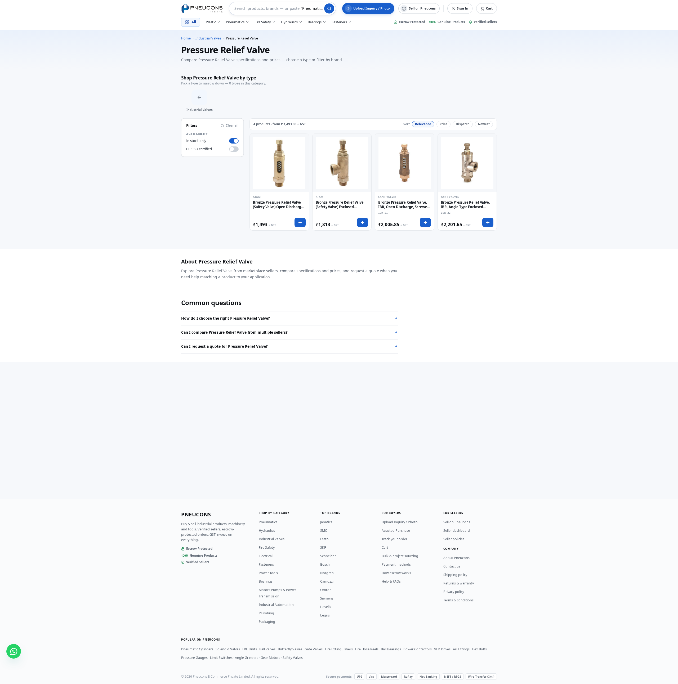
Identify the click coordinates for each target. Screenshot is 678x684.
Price (443, 124)
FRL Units (249, 649)
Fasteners (266, 564)
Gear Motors (270, 657)
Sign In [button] (462, 8)
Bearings (266, 581)
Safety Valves (293, 657)
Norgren (327, 573)
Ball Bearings (391, 649)
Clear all (232, 125)
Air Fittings (461, 649)
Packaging (267, 621)
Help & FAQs (391, 581)
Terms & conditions (458, 600)
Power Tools (268, 573)
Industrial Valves (208, 38)
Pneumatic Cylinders (197, 649)
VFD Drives (442, 649)
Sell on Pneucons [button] (422, 8)
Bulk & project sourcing (400, 556)
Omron (326, 590)
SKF (323, 547)
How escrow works (396, 573)
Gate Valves (314, 649)
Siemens (326, 598)
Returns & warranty (458, 583)
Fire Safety (267, 547)
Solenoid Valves (228, 649)
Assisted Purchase (396, 530)
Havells (325, 607)
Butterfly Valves (290, 649)
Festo (324, 539)
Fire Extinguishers (339, 649)
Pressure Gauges (194, 657)
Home (186, 38)
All (193, 22)
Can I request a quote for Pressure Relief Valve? (289, 346)
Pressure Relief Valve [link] (242, 38)
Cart (385, 547)
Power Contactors (417, 649)
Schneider (328, 556)
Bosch (325, 564)
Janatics (326, 522)
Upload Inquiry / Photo (400, 522)
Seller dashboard (456, 530)
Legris (325, 615)
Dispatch (463, 124)
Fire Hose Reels (366, 649)
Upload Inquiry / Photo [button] (371, 8)
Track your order (394, 539)
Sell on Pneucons (456, 522)
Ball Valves (267, 649)
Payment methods (396, 564)
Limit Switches (221, 657)
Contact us (451, 566)
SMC (323, 530)
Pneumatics (268, 522)
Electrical (266, 556)
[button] (486, 8)
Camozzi (326, 581)
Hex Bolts (479, 649)
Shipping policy (455, 575)
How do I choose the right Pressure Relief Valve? (289, 318)
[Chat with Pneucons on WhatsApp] (13, 651)
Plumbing (266, 613)
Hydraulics (267, 530)
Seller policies (453, 539)
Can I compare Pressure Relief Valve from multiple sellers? (289, 332)
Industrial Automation (276, 604)
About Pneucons (456, 558)
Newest (484, 124)
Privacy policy (453, 591)
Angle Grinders (246, 657)
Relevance (423, 124)
